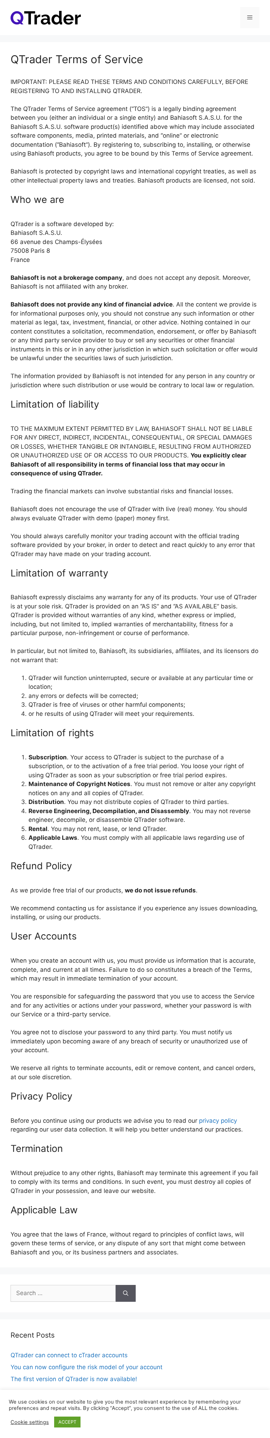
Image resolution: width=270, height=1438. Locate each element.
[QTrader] (46, 17)
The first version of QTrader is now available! (74, 1379)
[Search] (126, 1293)
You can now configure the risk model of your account (86, 1367)
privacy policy (218, 1120)
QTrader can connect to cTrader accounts (69, 1355)
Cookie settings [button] (30, 1422)
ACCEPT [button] (67, 1422)
